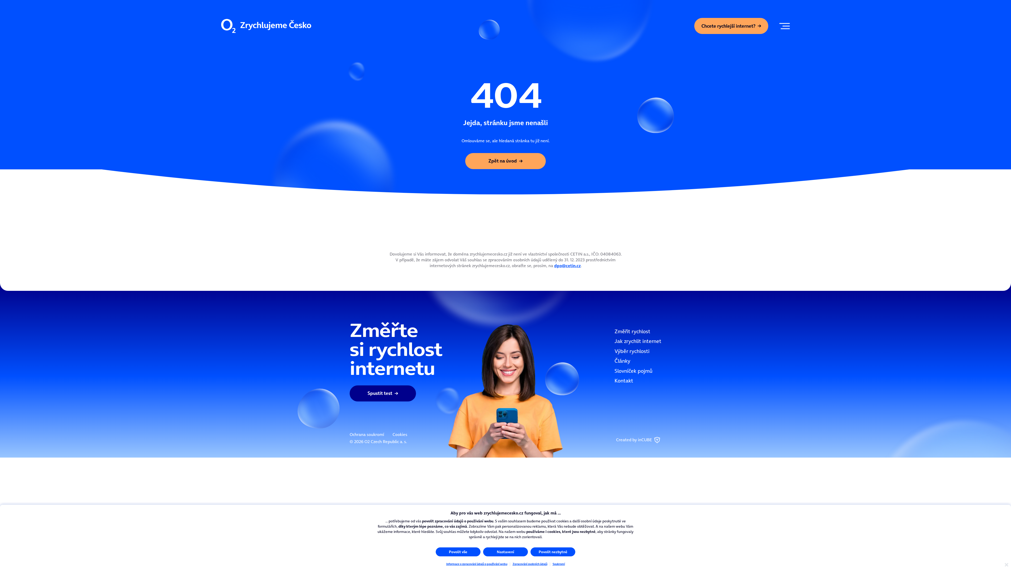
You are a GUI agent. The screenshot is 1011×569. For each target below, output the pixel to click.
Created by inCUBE (634, 440)
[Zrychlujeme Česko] (266, 26)
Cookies (400, 434)
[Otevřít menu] (783, 26)
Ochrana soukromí (367, 434)
